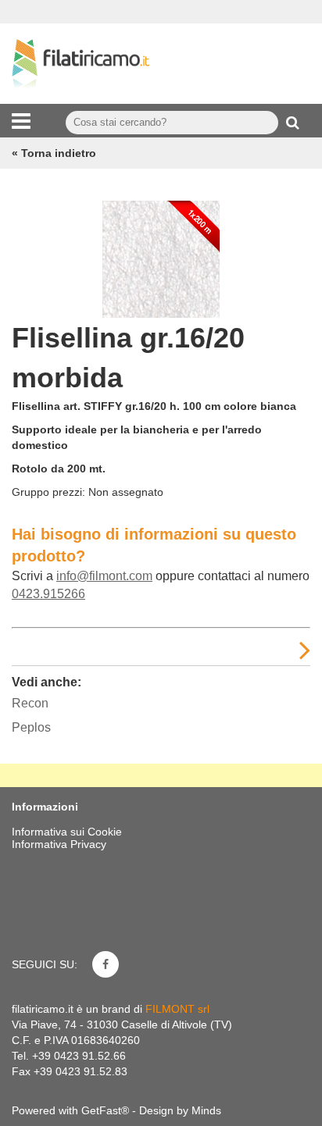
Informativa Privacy (59, 844)
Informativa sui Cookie (67, 831)
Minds (206, 1110)
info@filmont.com (104, 576)
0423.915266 (48, 593)
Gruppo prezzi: (48, 492)
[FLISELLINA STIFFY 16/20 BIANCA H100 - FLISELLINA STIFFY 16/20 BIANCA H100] (161, 255)
